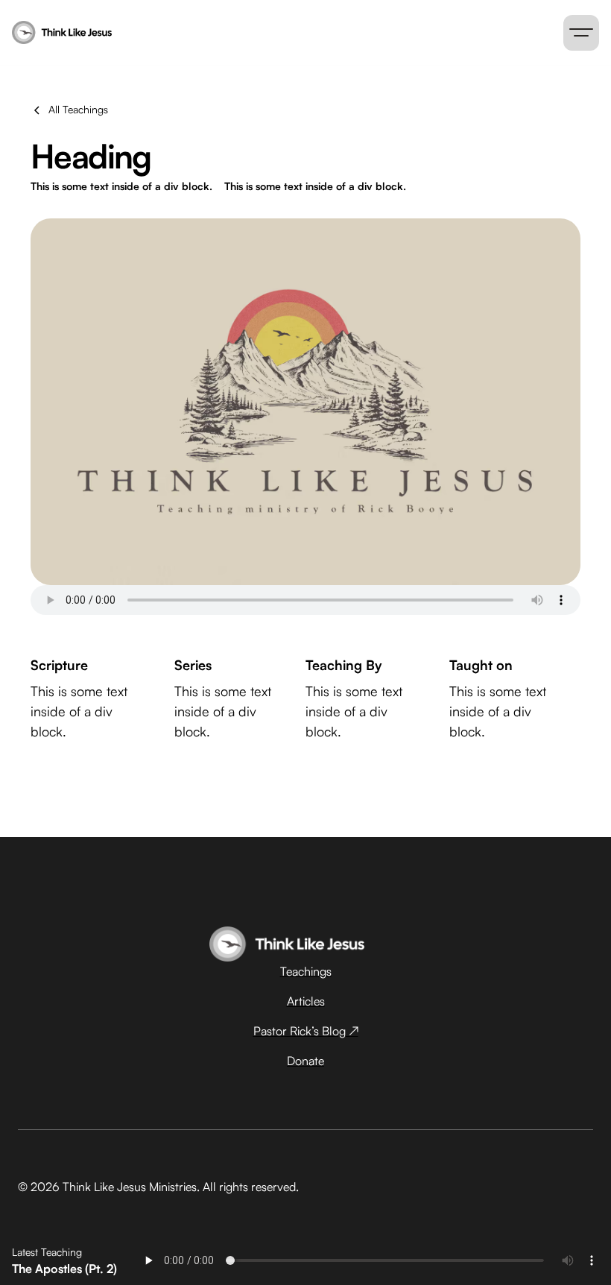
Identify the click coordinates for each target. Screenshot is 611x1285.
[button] (581, 33)
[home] (179, 33)
